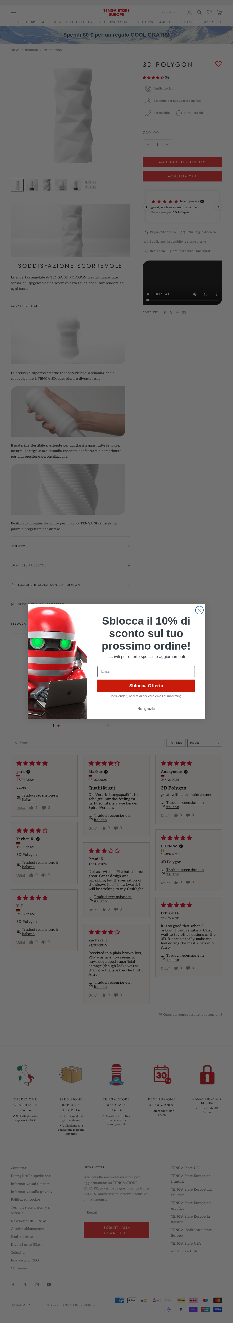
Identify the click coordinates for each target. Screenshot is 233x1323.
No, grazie (146, 709)
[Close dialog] (199, 610)
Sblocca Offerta (146, 685)
